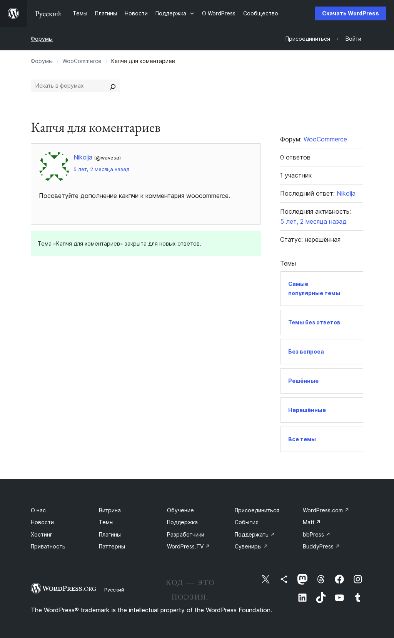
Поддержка (182, 522)
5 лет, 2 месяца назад (101, 169)
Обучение (180, 510)
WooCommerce (82, 61)
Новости (42, 522)
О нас (38, 510)
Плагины (110, 534)
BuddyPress (321, 546)
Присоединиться (257, 510)
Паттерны (112, 546)
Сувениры (251, 546)
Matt (312, 522)
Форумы (42, 38)
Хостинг (41, 534)
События (247, 522)
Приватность (48, 546)
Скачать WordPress (350, 13)
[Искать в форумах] (112, 86)
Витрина (110, 510)
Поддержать (255, 534)
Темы (106, 522)
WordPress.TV (188, 546)
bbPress (317, 534)
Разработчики (185, 534)
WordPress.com (326, 510)
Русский (114, 589)
